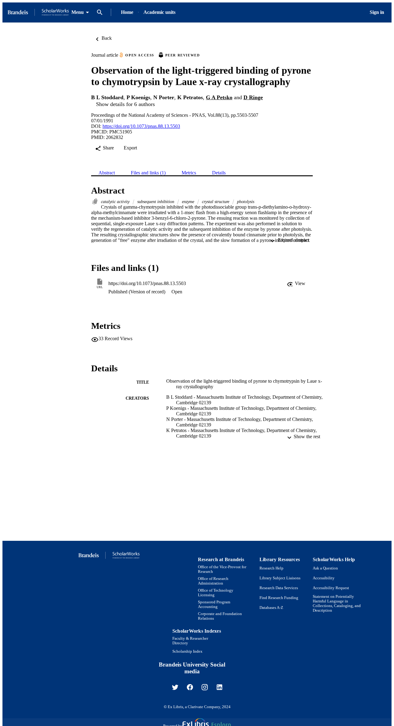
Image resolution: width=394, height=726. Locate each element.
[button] (296, 283)
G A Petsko (219, 97)
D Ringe (253, 97)
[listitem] (175, 687)
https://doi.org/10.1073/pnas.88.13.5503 (141, 126)
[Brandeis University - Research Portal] (38, 12)
